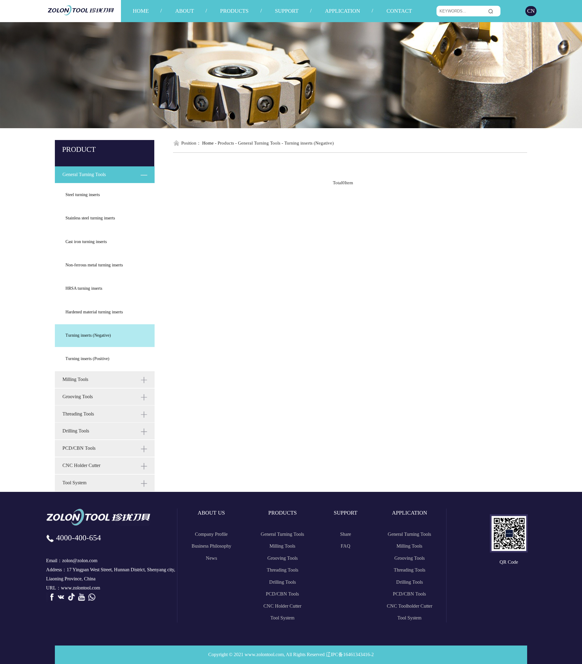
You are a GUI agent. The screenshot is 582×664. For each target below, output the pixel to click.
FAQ (345, 546)
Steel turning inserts (82, 194)
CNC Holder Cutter (282, 606)
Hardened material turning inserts (94, 312)
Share (345, 534)
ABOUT (184, 11)
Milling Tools (282, 546)
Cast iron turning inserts (86, 241)
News (211, 558)
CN (531, 11)
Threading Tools (282, 569)
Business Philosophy (211, 546)
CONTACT (399, 11)
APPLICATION (342, 11)
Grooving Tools (282, 558)
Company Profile (211, 534)
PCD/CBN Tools (282, 593)
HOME (141, 11)
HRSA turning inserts (83, 288)
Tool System (282, 617)
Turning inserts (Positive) (87, 358)
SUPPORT (287, 11)
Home (208, 142)
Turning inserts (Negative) (88, 335)
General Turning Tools (282, 534)
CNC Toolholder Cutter (409, 606)
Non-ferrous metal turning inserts (94, 265)
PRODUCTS (234, 11)
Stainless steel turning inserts (90, 218)
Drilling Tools (282, 582)
